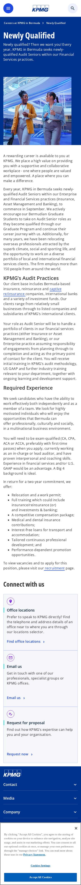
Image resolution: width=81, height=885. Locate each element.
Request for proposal (26, 722)
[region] (40, 853)
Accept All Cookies (40, 877)
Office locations (21, 610)
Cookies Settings (40, 865)
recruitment (54, 568)
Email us (14, 666)
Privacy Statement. (34, 854)
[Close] (76, 828)
